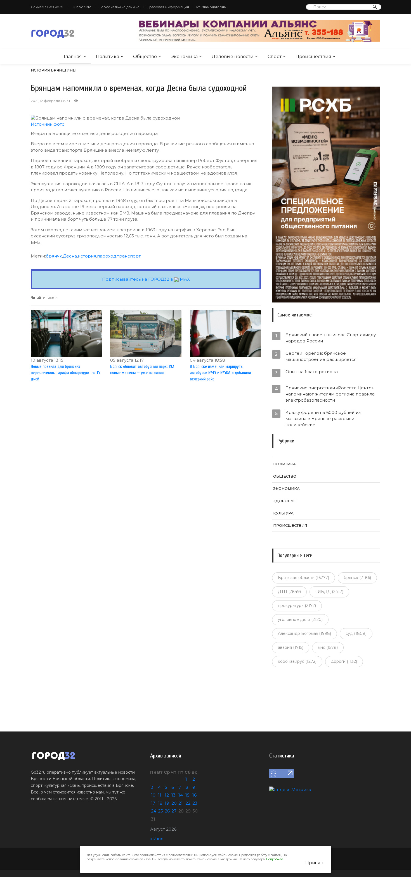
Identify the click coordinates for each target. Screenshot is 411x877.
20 (174, 803)
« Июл (156, 838)
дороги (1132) (344, 661)
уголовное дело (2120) (300, 619)
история (87, 256)
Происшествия (313, 56)
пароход (106, 256)
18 (160, 803)
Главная (73, 56)
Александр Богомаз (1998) (304, 633)
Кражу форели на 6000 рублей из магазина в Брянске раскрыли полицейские (323, 418)
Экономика (184, 56)
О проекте (81, 7)
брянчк (54, 256)
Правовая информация (168, 7)
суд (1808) (356, 633)
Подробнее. (275, 859)
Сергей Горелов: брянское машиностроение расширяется (320, 356)
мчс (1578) (328, 647)
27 (173, 811)
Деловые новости (233, 56)
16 (194, 795)
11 (159, 795)
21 (180, 803)
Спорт (275, 56)
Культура (283, 513)
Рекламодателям (211, 7)
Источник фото (48, 124)
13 (173, 795)
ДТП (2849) (289, 591)
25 (160, 811)
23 (194, 803)
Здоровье (284, 501)
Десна (70, 256)
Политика (107, 56)
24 (153, 811)
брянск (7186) (357, 577)
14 (180, 795)
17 (153, 803)
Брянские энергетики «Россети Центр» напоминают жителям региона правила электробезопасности (330, 394)
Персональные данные (119, 7)
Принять (314, 862)
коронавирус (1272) (297, 661)
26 (167, 811)
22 (187, 803)
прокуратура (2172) (297, 605)
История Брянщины (53, 70)
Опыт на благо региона (311, 371)
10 (153, 795)
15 (187, 795)
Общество (145, 56)
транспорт (129, 256)
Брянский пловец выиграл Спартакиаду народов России (330, 338)
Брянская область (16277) (303, 577)
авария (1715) (290, 647)
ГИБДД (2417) (329, 591)
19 (167, 803)
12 (167, 795)
